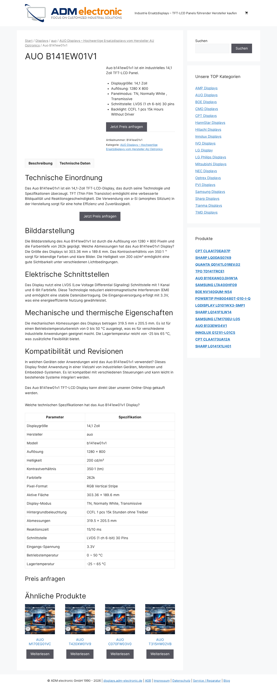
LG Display (204, 150)
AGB (148, 681)
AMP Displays (206, 88)
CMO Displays (206, 109)
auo (54, 41)
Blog (226, 681)
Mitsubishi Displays (211, 164)
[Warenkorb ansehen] (246, 13)
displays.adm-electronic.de (122, 681)
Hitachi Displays (208, 130)
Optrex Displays (208, 178)
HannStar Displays (210, 123)
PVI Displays (205, 185)
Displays (41, 41)
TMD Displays (206, 212)
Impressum (162, 681)
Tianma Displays (208, 205)
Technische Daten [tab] (75, 163)
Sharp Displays (207, 199)
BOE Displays (206, 102)
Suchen (201, 41)
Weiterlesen (39, 654)
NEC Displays (206, 171)
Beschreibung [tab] (41, 163)
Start (29, 41)
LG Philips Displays (210, 157)
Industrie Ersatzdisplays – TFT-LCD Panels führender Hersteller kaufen (186, 13)
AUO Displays (206, 95)
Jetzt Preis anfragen (126, 127)
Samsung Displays (210, 192)
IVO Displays (205, 143)
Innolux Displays (208, 136)
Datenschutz (181, 681)
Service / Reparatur (207, 681)
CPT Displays (206, 116)
